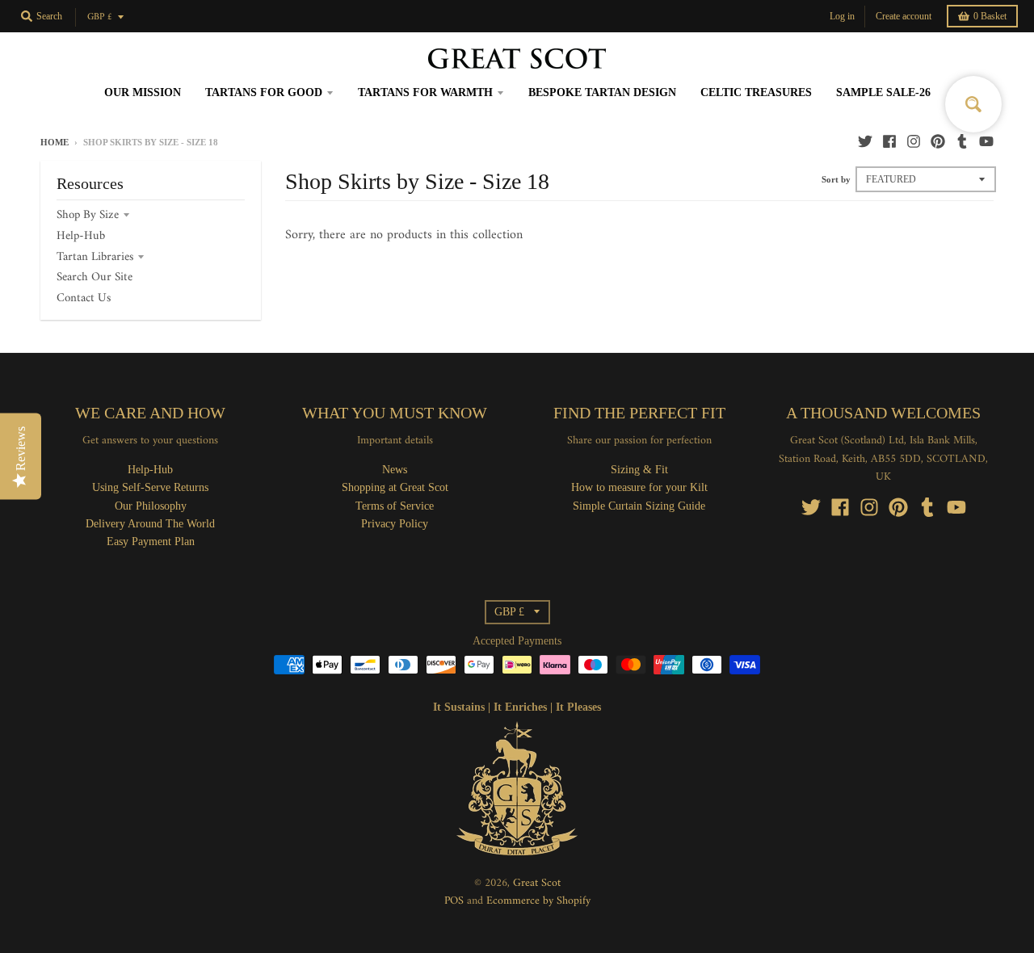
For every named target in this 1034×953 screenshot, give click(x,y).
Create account (903, 16)
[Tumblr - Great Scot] (962, 141)
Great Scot (537, 883)
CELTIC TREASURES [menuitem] (756, 92)
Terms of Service (394, 506)
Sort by (836, 179)
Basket (990, 16)
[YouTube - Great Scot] (986, 141)
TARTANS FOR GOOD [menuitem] (263, 92)
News (394, 470)
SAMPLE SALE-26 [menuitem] (883, 92)
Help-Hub (81, 236)
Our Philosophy (151, 506)
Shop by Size (88, 215)
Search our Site (94, 277)
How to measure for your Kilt (639, 487)
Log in (842, 16)
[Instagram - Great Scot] (913, 141)
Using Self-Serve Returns (150, 487)
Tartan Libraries (95, 257)
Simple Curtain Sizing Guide (639, 506)
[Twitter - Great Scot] (865, 141)
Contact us (84, 298)
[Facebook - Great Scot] (889, 141)
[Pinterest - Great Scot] (938, 141)
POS (454, 901)
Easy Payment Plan (151, 541)
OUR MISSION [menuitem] (142, 92)
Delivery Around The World (150, 524)
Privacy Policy (394, 524)
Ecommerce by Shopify (538, 901)
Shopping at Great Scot (395, 487)
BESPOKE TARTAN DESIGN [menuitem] (602, 92)
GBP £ (99, 17)
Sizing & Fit (639, 470)
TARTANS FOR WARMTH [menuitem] (425, 92)
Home (54, 142)
